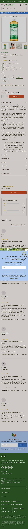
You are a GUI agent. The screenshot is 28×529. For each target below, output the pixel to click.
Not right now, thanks (14, 278)
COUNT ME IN (14, 272)
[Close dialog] (26, 250)
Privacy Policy (23, 276)
